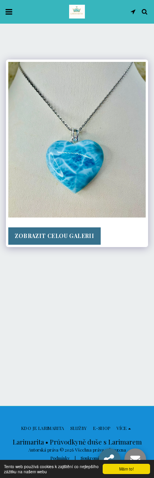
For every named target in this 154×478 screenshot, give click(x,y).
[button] (8, 11)
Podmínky (60, 458)
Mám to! (126, 469)
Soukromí (90, 458)
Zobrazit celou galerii (54, 236)
